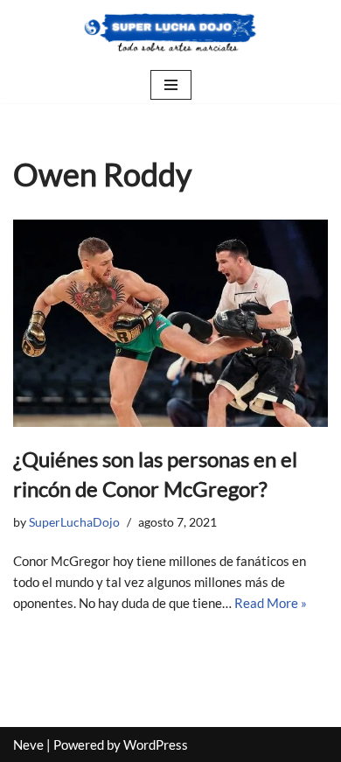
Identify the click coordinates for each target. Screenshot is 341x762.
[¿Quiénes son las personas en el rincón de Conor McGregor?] (170, 323)
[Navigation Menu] (170, 85)
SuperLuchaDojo (74, 522)
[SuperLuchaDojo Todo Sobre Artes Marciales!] (170, 33)
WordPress (155, 744)
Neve (28, 744)
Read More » (270, 603)
